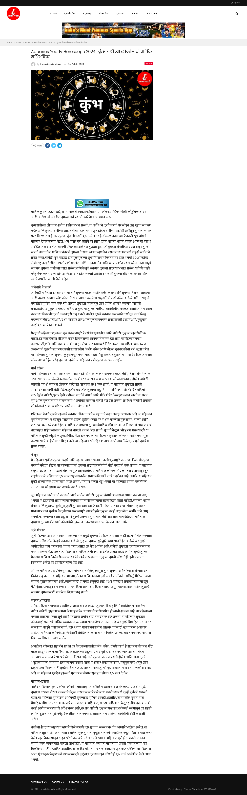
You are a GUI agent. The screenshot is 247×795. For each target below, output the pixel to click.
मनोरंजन (152, 13)
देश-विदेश (69, 13)
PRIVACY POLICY (78, 781)
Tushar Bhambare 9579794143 (200, 789)
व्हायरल (120, 13)
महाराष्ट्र (87, 13)
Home (53, 13)
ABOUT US (58, 781)
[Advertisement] (92, 175)
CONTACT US (39, 781)
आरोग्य (135, 13)
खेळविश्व (103, 13)
